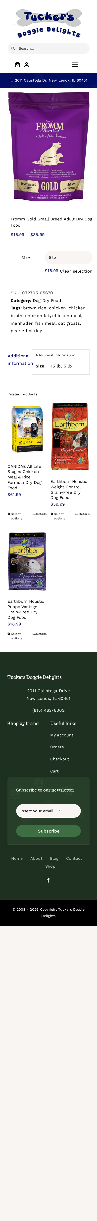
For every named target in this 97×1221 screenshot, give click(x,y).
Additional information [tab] (18, 359)
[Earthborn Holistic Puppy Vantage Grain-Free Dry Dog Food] (27, 561)
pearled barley (26, 330)
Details (41, 514)
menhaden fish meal (33, 323)
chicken (57, 307)
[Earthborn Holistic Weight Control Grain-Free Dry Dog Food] (70, 436)
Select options (16, 516)
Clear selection (76, 271)
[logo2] (48, 9)
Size (25, 257)
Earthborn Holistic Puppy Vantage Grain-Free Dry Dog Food (25, 609)
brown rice (35, 307)
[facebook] (48, 880)
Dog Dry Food (47, 300)
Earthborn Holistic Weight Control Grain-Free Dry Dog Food (68, 489)
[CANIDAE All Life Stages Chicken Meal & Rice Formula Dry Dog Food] (27, 429)
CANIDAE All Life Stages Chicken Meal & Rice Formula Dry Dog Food (24, 477)
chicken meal (66, 315)
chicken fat (37, 315)
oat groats (69, 323)
